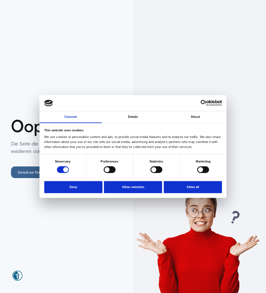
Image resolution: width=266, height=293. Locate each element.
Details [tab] (133, 116)
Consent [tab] (70, 116)
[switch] (110, 169)
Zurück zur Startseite (34, 172)
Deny (73, 187)
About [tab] (195, 116)
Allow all (193, 187)
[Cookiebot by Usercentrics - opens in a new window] (204, 103)
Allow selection (133, 187)
